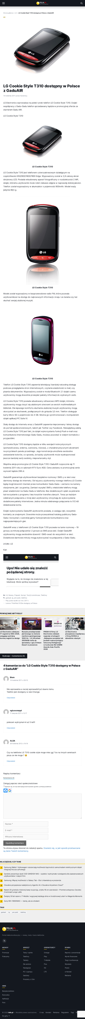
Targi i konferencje (71, 960)
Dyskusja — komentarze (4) (13, 656)
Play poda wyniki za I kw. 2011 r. (17, 601)
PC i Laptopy (27, 972)
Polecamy (5, 956)
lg (12, 598)
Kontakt (48, 1012)
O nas (42, 1012)
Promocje (5, 953)
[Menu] (3, 3)
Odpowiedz (11, 698)
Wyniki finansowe (71, 956)
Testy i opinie (28, 953)
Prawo (67, 968)
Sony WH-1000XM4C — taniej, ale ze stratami (22, 901)
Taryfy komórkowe (33, 595)
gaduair (8, 598)
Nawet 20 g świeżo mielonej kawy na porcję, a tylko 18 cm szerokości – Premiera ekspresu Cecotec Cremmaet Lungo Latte (42, 891)
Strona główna (8, 13)
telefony (24, 598)
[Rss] (4, 941)
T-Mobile (47, 960)
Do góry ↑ (6, 1016)
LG (16, 13)
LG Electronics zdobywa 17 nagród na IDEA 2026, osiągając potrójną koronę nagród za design (10, 635)
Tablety (26, 960)
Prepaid (17, 595)
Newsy (11, 595)
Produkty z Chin (29, 979)
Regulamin (65, 1012)
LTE (45, 972)
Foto (3, 1002)
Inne (4, 986)
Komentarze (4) (8, 778)
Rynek (68, 947)
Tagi (72, 1012)
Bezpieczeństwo (8, 991)
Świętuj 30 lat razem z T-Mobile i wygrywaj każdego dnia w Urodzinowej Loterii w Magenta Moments (43, 896)
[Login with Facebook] (5, 790)
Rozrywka (5, 995)
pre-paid (17, 598)
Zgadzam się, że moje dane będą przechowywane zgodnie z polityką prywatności (28, 786)
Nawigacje (27, 968)
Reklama (68, 975)
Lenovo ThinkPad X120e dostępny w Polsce (21, 603)
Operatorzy (49, 947)
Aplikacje (5, 999)
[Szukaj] (81, 3)
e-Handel (68, 972)
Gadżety (26, 975)
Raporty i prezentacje (72, 953)
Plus (45, 964)
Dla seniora (27, 964)
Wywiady (68, 964)
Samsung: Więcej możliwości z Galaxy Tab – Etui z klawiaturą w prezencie (32, 880)
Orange (46, 953)
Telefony (44, 595)
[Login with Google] (10, 790)
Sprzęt (23, 595)
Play (45, 956)
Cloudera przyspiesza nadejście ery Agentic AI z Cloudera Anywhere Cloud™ (33, 885)
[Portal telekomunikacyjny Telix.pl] (42, 3)
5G (45, 968)
